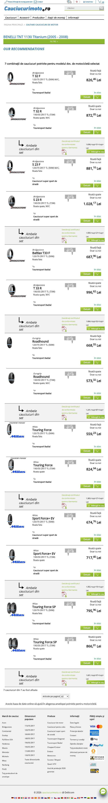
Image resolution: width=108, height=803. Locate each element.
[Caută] (101, 8)
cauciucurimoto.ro (52, 792)
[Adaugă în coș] (97, 97)
